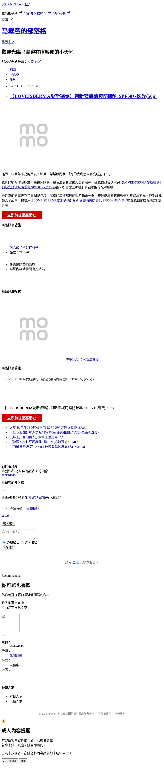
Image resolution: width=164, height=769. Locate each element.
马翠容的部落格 (24, 31)
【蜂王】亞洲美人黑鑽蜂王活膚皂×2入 (37, 437)
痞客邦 (33, 497)
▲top (5, 515)
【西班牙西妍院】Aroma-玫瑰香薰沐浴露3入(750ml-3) (47, 446)
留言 (42, 497)
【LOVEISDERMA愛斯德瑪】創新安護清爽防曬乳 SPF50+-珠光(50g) (83, 96)
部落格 (14, 74)
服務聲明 (120, 713)
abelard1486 (9, 475)
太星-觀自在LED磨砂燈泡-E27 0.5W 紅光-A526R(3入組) (48, 427)
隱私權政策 (104, 713)
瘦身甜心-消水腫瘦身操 (82, 359)
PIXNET (52, 713)
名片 (13, 79)
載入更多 (8, 523)
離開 (23, 761)
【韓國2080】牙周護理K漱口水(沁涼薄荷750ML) (44, 442)
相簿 (13, 69)
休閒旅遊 (34, 61)
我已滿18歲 (9, 761)
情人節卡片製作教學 (24, 247)
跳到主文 (8, 42)
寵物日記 (32, 508)
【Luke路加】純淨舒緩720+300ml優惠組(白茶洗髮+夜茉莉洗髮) (54, 432)
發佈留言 (8, 547)
